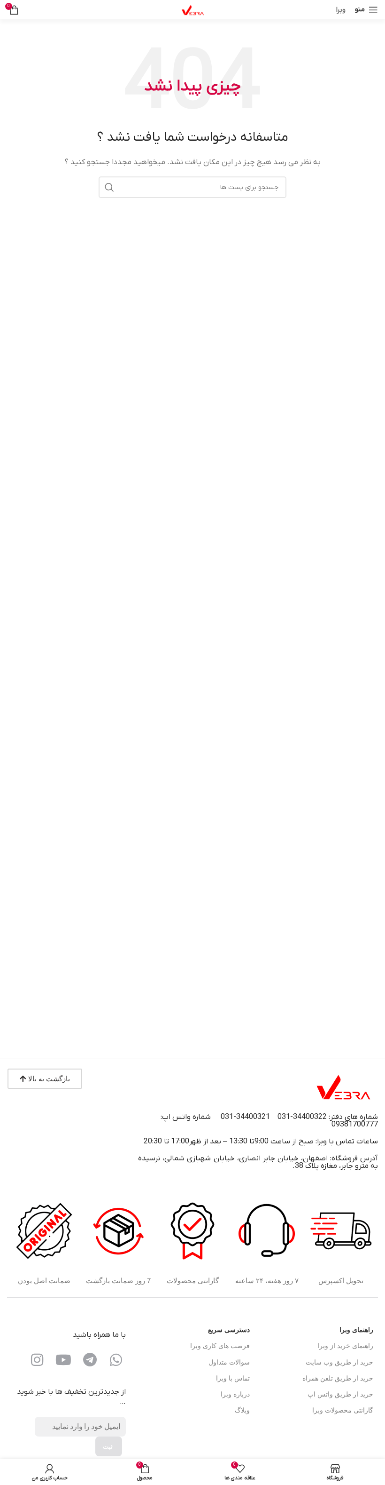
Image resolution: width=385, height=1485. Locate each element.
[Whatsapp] (116, 1360)
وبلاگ (242, 1410)
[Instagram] (37, 1360)
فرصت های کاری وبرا (219, 1345)
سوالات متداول (228, 1362)
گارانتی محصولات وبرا (342, 1410)
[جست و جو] (109, 187)
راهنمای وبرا (356, 1329)
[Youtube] (63, 1360)
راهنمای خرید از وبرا (345, 1345)
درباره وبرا (235, 1394)
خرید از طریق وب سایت (339, 1362)
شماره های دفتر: (353, 1117)
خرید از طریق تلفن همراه (337, 1378)
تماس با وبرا (232, 1378)
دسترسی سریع (228, 1329)
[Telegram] (90, 1360)
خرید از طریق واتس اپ (340, 1394)
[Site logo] (192, 9)
